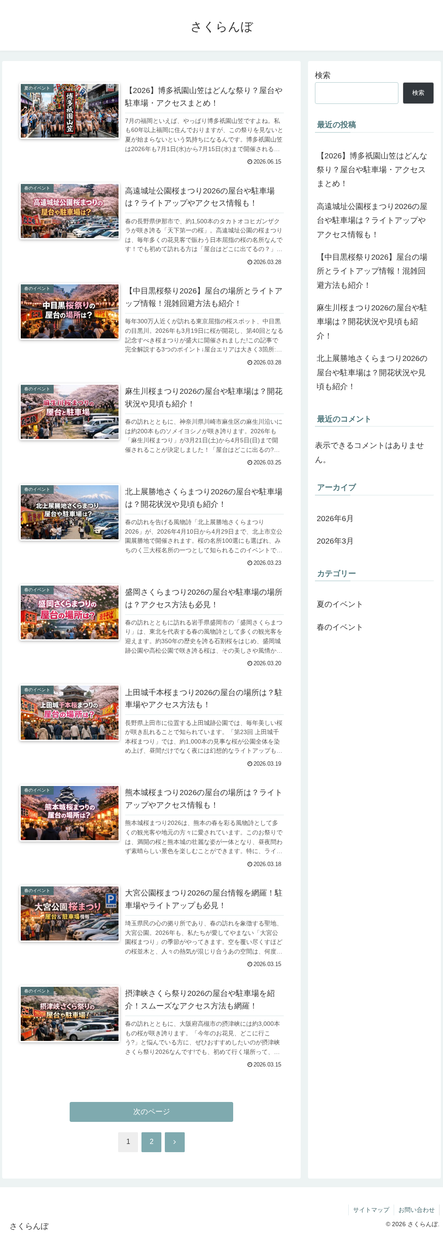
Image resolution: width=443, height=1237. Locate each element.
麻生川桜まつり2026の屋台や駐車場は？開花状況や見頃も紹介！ (372, 321)
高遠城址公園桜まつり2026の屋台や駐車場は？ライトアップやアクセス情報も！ (372, 220)
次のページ (151, 1112)
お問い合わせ (416, 1209)
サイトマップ (371, 1209)
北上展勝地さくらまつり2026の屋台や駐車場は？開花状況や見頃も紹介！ (372, 372)
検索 (323, 75)
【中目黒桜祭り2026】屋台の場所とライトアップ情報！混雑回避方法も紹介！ (372, 271)
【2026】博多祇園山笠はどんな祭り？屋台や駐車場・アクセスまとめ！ (372, 169)
